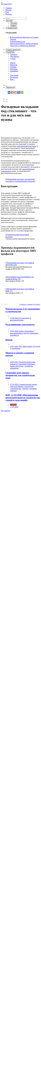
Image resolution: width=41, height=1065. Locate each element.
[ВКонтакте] (9, 92)
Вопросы (13, 65)
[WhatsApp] (21, 92)
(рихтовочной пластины (26, 146)
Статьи (12, 59)
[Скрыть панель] (6, 85)
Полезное (13, 69)
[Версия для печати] (6, 99)
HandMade (14, 71)
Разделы (8, 14)
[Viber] (18, 92)
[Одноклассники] (12, 92)
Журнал (8, 10)
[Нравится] (6, 101)
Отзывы (13, 67)
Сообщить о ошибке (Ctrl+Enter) (29, 304)
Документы (14, 56)
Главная (8, 8)
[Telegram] (15, 92)
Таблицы (13, 54)
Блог (7, 12)
